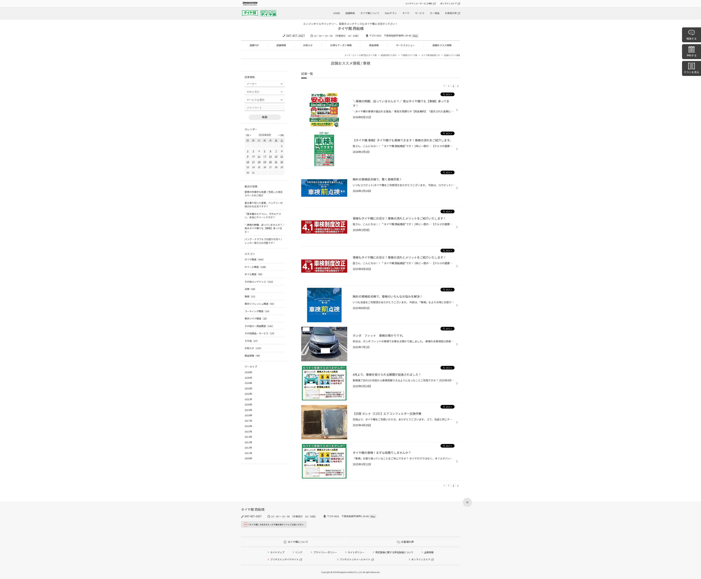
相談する (691, 38)
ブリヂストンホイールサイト (355, 559)
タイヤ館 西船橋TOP (430, 55)
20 (270, 161)
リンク (298, 552)
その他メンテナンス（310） (260, 281)
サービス (419, 13)
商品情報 (374, 45)
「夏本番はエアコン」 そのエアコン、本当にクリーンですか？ (263, 215)
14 (276, 156)
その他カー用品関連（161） (260, 326)
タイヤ (405, 13)
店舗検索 (350, 13)
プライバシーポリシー (325, 552)
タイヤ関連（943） (255, 259)
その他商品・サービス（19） (260, 333)
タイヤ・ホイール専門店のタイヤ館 (360, 55)
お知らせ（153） (254, 348)
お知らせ (308, 45)
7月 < (248, 135)
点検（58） (251, 289)
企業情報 (429, 552)
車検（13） (251, 296)
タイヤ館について (369, 13)
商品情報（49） (253, 355)
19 (264, 161)
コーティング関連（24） (258, 311)
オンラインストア (448, 3)
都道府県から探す (389, 55)
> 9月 (281, 135)
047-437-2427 (295, 35)
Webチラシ (391, 13)
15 (281, 156)
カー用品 (434, 13)
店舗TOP (254, 45)
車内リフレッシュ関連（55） (260, 303)
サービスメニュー (405, 45)
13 (270, 156)
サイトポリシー (356, 552)
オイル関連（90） (254, 274)
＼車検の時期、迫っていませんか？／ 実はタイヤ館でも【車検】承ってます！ (265, 228)
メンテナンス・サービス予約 (418, 3)
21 (276, 161)
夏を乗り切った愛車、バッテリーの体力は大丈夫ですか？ (264, 204)
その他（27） (252, 341)
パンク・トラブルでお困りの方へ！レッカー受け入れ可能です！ (264, 241)
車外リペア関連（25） (257, 318)
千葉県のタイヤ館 (409, 55)
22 (281, 161)
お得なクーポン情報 (341, 45)
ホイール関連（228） (256, 267)
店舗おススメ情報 (441, 45)
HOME (336, 13)
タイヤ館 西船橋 (351, 28)
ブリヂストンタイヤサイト (284, 559)
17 (253, 161)
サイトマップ (277, 552)
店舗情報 (281, 45)
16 (247, 161)
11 (259, 156)
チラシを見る (691, 72)
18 (259, 161)
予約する (691, 55)
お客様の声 (451, 13)
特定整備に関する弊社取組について (394, 552)
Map (415, 35)
